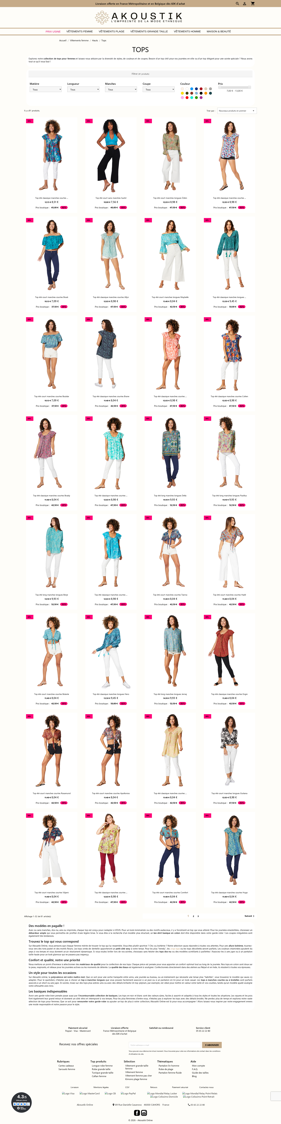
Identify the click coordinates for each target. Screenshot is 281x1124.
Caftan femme (99, 1076)
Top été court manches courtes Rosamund (52, 793)
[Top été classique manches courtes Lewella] (51, 155)
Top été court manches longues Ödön (170, 198)
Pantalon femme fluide (170, 1072)
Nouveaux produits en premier (237, 111)
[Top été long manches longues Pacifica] (229, 453)
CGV (127, 1087)
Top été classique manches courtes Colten (229, 396)
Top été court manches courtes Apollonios (111, 793)
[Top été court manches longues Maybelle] (170, 255)
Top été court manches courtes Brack (51, 297)
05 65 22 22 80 (198, 1104)
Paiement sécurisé (180, 1087)
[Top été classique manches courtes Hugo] (229, 850)
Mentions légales (101, 1087)
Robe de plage (166, 1069)
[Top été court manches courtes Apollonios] (111, 751)
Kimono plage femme (136, 1079)
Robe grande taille (101, 1069)
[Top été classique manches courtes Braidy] (51, 453)
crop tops (175, 948)
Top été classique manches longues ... (229, 297)
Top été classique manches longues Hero (111, 694)
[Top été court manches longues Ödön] (170, 155)
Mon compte (198, 1065)
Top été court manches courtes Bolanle (51, 694)
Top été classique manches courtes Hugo (229, 892)
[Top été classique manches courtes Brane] (111, 354)
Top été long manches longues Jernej (170, 694)
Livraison (75, 1087)
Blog (194, 1076)
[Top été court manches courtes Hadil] (229, 552)
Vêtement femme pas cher (138, 1075)
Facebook (137, 1113)
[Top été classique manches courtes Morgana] (111, 453)
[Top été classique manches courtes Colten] (229, 354)
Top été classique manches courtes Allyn (111, 297)
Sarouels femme (67, 1069)
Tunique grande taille (102, 1072)
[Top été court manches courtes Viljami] (51, 850)
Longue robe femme (102, 1065)
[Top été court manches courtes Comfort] (170, 850)
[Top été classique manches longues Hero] (111, 651)
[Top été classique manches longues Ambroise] (229, 255)
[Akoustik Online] (138, 17)
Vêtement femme (134, 1072)
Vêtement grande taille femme (136, 1067)
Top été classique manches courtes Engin (229, 694)
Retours (153, 1087)
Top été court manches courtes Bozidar (51, 396)
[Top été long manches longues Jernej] (170, 651)
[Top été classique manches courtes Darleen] (229, 155)
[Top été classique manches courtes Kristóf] (170, 751)
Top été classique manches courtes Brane (111, 396)
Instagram (144, 1113)
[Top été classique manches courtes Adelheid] (111, 552)
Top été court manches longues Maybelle (170, 297)
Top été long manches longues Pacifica (229, 495)
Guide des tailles (200, 1072)
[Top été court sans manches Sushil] (111, 155)
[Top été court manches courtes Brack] (51, 255)
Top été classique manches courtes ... (51, 198)
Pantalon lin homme (169, 1065)
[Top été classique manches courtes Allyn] (111, 255)
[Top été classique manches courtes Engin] (229, 651)
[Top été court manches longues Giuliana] (229, 751)
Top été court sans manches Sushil (111, 198)
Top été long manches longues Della (170, 495)
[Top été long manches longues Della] (170, 453)
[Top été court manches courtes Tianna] (170, 552)
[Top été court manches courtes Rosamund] (51, 751)
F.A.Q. (195, 1069)
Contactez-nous (206, 1087)
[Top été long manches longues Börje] (51, 552)
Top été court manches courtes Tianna (170, 594)
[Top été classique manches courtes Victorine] (111, 850)
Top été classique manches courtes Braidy (51, 495)
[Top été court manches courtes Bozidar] (51, 354)
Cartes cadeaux (66, 1065)
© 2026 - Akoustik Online (140, 1120)
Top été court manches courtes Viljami (52, 892)
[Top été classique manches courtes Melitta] (170, 354)
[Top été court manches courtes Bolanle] (51, 651)
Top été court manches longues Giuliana (229, 793)
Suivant (250, 916)
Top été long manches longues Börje (51, 594)
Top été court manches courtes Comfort (170, 892)
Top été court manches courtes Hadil (229, 594)
